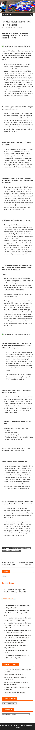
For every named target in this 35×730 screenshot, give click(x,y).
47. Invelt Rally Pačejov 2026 (13, 632)
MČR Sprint (16, 548)
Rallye (28, 548)
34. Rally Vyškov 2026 (10, 608)
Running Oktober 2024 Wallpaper (14, 692)
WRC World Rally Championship (11, 550)
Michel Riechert (17, 27)
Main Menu (8, 14)
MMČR (22, 548)
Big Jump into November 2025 (13, 674)
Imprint (18, 727)
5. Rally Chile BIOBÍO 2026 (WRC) (15, 620)
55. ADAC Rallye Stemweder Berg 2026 (17, 637)
